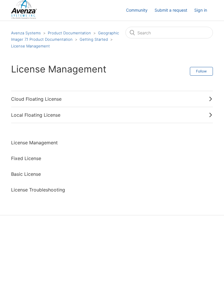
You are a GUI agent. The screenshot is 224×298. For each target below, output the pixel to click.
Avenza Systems (26, 33)
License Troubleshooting (38, 190)
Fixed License (26, 158)
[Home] (23, 17)
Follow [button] (201, 71)
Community (137, 10)
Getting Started (94, 39)
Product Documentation (69, 33)
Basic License (26, 174)
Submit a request (171, 10)
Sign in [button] (200, 10)
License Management (30, 46)
